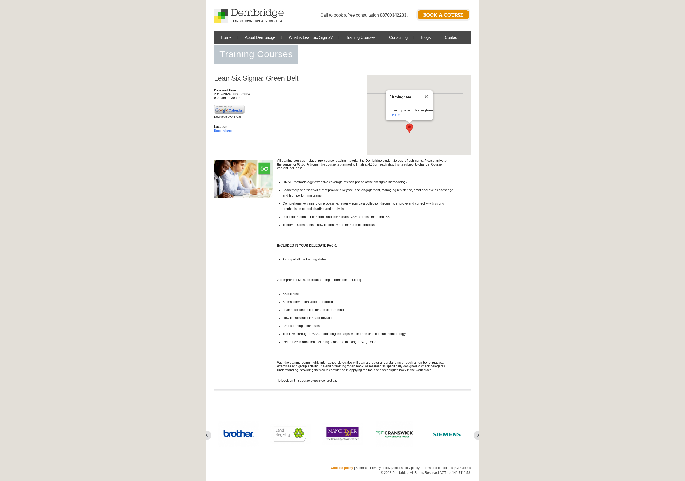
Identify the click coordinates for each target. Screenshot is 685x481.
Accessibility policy (406, 468)
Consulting (398, 37)
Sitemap (362, 468)
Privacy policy (380, 468)
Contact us (463, 468)
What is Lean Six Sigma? (311, 37)
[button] (409, 128)
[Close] (426, 96)
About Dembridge (260, 37)
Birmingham (223, 130)
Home (226, 37)
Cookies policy (342, 468)
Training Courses (361, 37)
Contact (451, 37)
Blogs (426, 37)
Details (394, 115)
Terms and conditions (437, 468)
